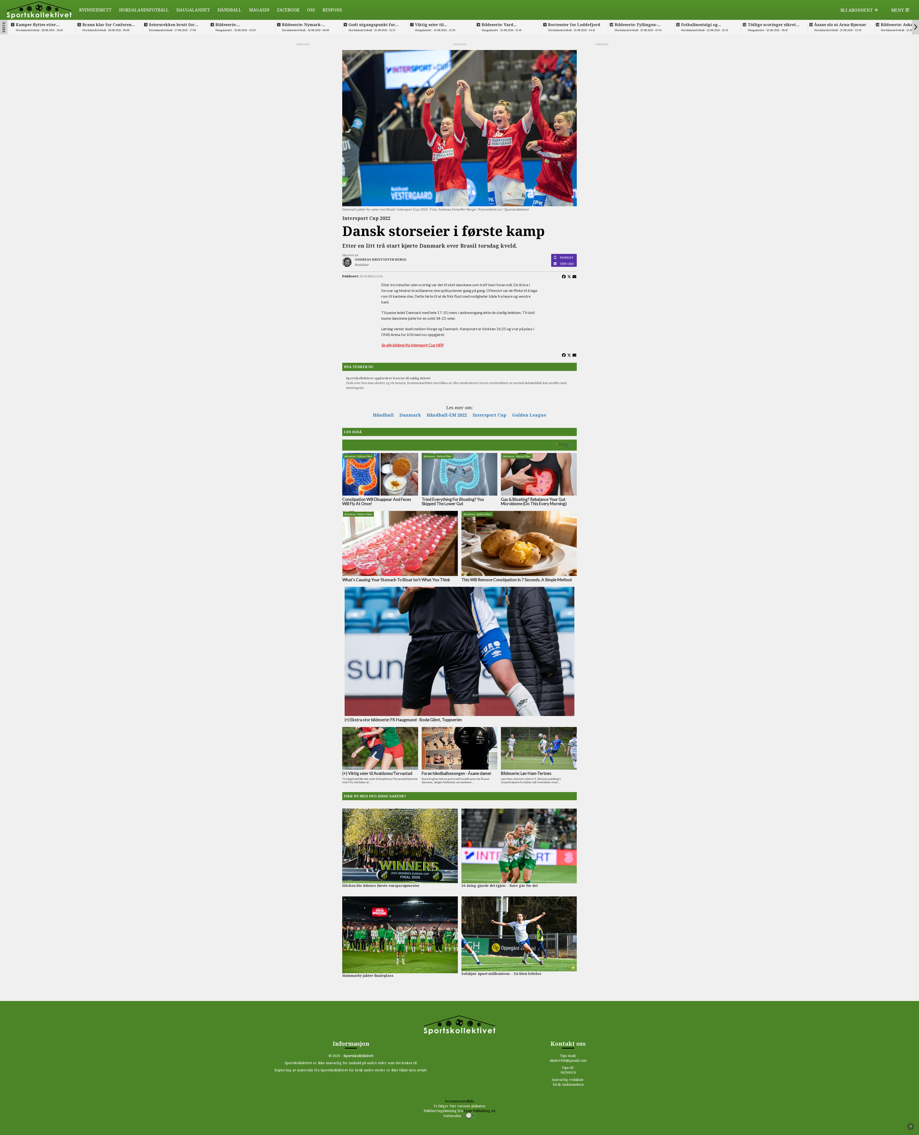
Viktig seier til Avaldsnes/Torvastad (436, 24)
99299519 (566, 257)
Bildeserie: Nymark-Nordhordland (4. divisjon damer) (308, 24)
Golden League (529, 415)
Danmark (410, 415)
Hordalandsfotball (144, 10)
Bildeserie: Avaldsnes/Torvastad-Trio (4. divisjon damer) (241, 24)
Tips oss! (567, 264)
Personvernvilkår (459, 1101)
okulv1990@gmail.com (568, 1060)
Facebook (288, 10)
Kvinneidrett (95, 10)
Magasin (259, 10)
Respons (332, 10)
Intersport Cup (489, 415)
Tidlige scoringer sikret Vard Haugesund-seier (772, 24)
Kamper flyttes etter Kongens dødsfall (36, 24)
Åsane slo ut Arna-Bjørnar (840, 24)
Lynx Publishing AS (479, 1110)
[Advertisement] (303, 118)
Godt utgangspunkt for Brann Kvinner (371, 24)
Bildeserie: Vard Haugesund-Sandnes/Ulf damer (506, 24)
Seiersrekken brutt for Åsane (172, 24)
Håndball (229, 10)
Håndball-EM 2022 (447, 415)
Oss (311, 10)
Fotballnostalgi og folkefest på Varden (701, 24)
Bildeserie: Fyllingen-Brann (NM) (636, 24)
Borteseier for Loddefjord (574, 24)
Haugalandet (193, 10)
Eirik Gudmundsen (568, 1084)
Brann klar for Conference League (109, 24)
